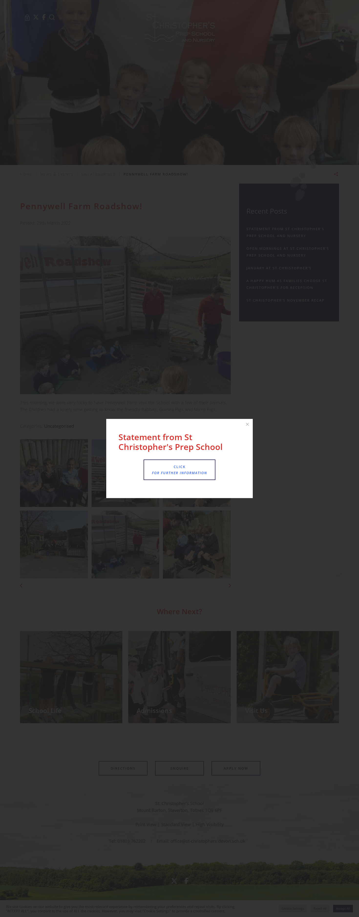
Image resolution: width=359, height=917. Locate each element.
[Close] (247, 424)
